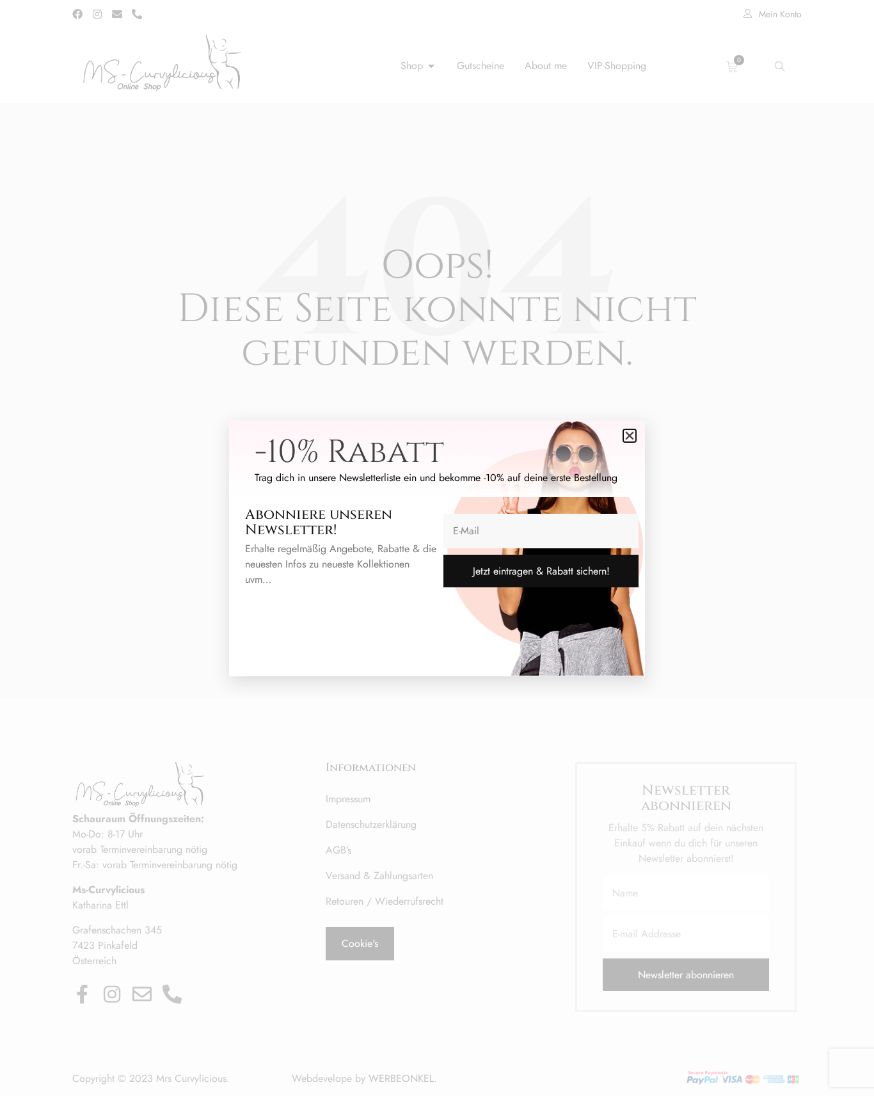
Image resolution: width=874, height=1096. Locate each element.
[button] (629, 435)
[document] (437, 548)
